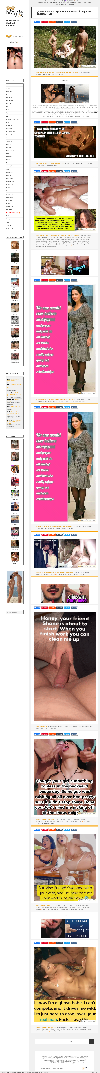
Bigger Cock (9, 97)
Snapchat (9, 209)
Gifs (7, 169)
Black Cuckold (81, 111)
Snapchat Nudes (87, 2)
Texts (7, 216)
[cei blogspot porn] (15, 494)
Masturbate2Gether (59, 1)
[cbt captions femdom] (15, 519)
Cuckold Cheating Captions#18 (45, 819)
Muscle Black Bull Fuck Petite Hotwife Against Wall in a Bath (14, 386)
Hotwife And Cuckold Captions (12, 23)
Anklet (8, 88)
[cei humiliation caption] (15, 481)
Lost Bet (8, 188)
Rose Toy (80, 2)
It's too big (9, 185)
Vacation (8, 225)
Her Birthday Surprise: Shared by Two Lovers (50, 163)
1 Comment (52, 728)
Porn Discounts (42, 2)
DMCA (63, 1062)
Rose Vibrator (71, 4)
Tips (7, 222)
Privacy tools (77, 1062)
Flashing (8, 160)
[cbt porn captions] (15, 506)
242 (71, 1041)
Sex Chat (58, 4)
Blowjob (8, 103)
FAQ (83, 1062)
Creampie (9, 128)
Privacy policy (69, 1062)
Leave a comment (58, 74)
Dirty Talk (9, 144)
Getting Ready (10, 166)
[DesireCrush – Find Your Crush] (14, 58)
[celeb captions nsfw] (15, 444)
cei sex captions (15, 462)
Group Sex (9, 172)
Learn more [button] (94, 1072)
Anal (7, 85)
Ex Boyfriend (10, 150)
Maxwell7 (39, 74)
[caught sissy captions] (15, 531)
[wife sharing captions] (15, 307)
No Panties (9, 197)
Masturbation (10, 191)
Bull (7, 113)
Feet (7, 153)
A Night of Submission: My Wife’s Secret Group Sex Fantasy (54, 399)
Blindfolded (9, 100)
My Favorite (9, 194)
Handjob (8, 175)
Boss (7, 107)
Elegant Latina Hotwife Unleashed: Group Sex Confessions (54, 526)
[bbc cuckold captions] (15, 332)
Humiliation (9, 178)
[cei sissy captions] (15, 469)
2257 (59, 1062)
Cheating (9, 125)
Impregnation (10, 181)
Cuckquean (9, 138)
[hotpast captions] (15, 345)
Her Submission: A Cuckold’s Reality (13, 379)
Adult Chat (63, 4)
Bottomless (9, 110)
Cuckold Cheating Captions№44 (46, 1027)
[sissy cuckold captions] (15, 295)
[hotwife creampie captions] (15, 270)
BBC (7, 94)
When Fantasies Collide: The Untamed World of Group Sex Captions (57, 72)
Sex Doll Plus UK (62, 2)
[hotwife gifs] (15, 257)
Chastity (8, 122)
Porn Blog (9, 200)
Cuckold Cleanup (11, 132)
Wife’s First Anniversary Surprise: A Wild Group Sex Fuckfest (54, 572)
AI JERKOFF (69, 1)
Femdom (9, 156)
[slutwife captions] (15, 282)
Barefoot (9, 91)
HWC (78, 163)
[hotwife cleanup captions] (15, 320)
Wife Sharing (10, 228)
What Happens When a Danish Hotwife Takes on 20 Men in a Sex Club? (58, 235)
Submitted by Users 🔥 (13, 213)
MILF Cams (49, 2)
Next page (91, 1041)
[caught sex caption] (15, 544)
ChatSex (55, 2)
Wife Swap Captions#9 (43, 905)
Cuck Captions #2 (41, 726)
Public (8, 203)
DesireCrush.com (79, 1)
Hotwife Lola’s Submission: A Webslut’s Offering (13, 413)
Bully (7, 116)
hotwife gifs (15, 263)
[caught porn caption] (15, 556)
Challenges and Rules (12, 119)
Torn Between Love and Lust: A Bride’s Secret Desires (14, 394)
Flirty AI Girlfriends (71, 2)
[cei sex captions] (15, 456)
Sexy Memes (10, 206)
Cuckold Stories (11, 135)
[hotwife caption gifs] (15, 357)
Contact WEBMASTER (50, 1062)
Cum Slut (9, 141)
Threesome (9, 219)
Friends (8, 163)
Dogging (8, 147)
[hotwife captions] (15, 245)
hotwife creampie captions (14, 277)
